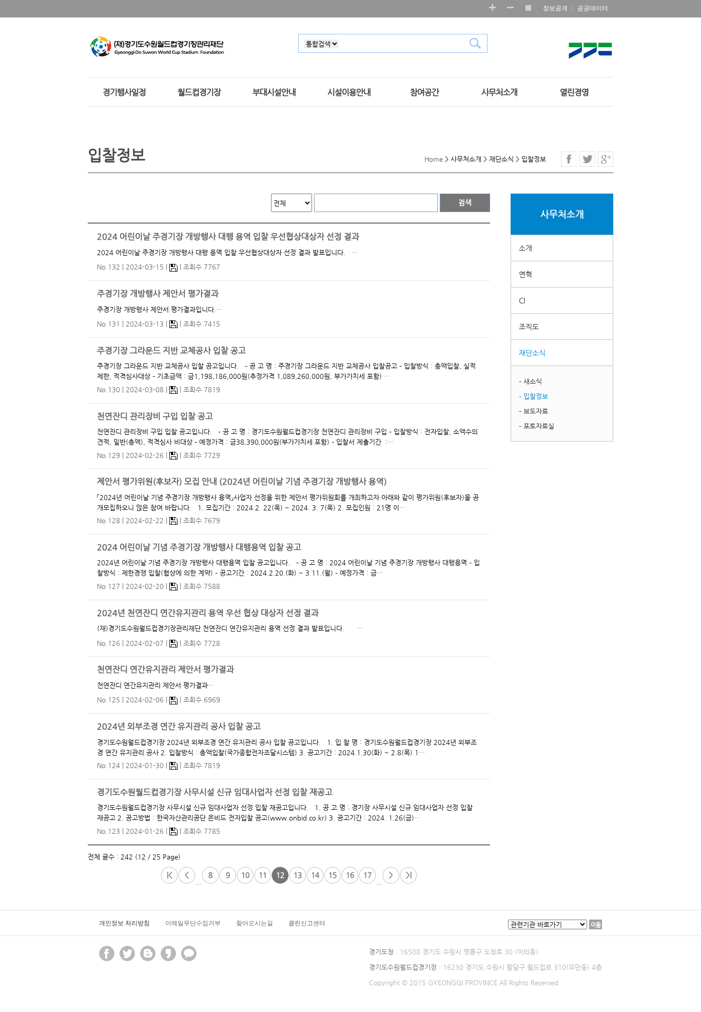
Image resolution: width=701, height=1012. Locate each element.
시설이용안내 (349, 92)
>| (409, 875)
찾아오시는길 (254, 923)
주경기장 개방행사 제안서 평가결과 (158, 293)
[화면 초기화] (527, 7)
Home (433, 159)
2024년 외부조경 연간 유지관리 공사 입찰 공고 (179, 726)
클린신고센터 (306, 923)
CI (522, 300)
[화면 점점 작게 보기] (510, 7)
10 (245, 875)
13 (298, 875)
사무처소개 (499, 92)
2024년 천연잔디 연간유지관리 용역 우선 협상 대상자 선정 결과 (208, 613)
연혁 (525, 274)
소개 (525, 248)
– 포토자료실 (536, 426)
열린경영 (574, 92)
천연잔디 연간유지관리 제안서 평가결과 (165, 669)
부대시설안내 (274, 92)
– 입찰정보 (533, 396)
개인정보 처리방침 (124, 923)
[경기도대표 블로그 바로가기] (147, 953)
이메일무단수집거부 (193, 923)
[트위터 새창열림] (587, 159)
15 (332, 875)
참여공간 (424, 92)
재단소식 (532, 353)
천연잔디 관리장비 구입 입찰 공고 (155, 416)
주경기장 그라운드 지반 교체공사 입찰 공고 (171, 350)
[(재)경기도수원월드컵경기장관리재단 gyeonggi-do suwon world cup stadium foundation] (157, 47)
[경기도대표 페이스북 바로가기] (106, 953)
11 (263, 875)
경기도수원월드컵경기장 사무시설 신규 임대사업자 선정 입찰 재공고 (215, 792)
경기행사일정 (124, 92)
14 (315, 875)
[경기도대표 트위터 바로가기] (127, 953)
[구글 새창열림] (605, 159)
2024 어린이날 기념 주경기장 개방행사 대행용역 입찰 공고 (199, 547)
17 (367, 875)
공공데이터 (592, 8)
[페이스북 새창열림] (568, 159)
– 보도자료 (533, 411)
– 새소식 (530, 381)
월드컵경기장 (199, 92)
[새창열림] (168, 953)
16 (350, 875)
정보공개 (555, 8)
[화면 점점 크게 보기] (492, 7)
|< (169, 875)
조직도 (529, 326)
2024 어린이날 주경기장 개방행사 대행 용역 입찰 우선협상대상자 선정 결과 (228, 236)
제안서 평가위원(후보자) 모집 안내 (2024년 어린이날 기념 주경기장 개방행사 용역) (242, 481)
